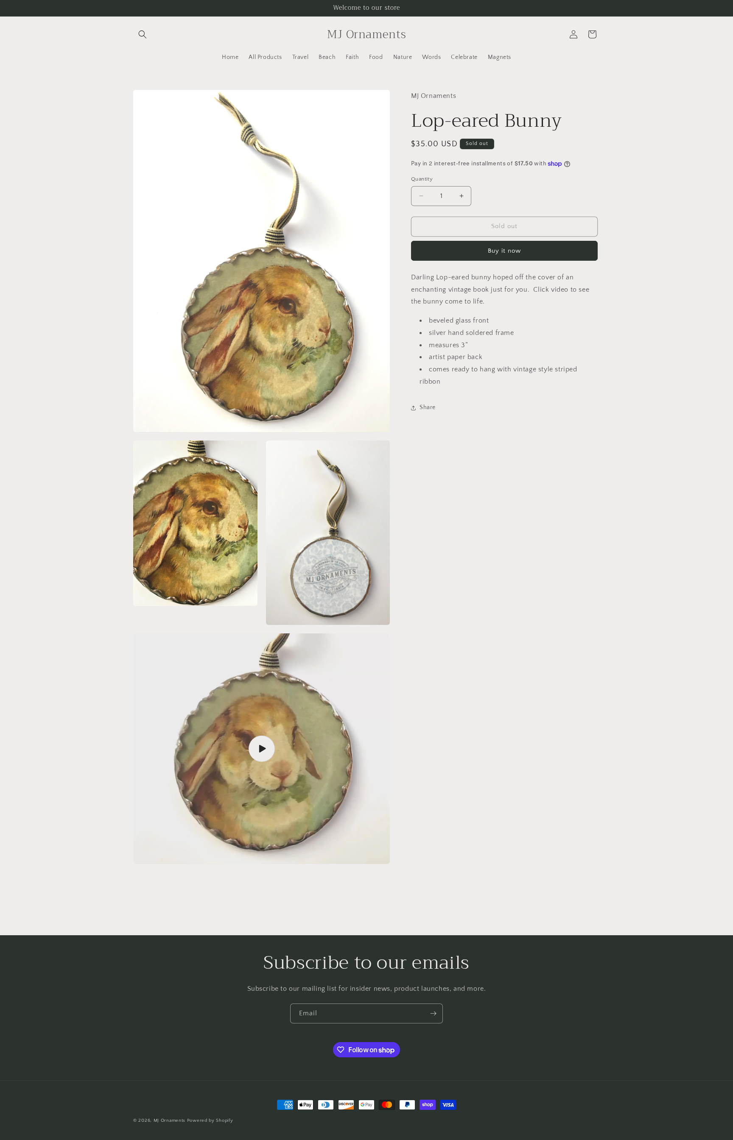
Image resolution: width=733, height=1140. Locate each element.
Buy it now (504, 250)
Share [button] (428, 407)
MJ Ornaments (169, 1120)
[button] (142, 34)
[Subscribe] (433, 1013)
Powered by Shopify (210, 1120)
